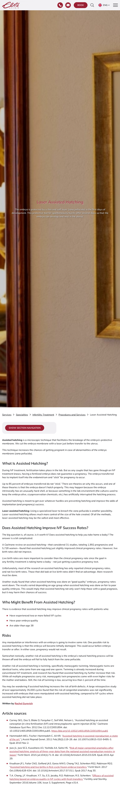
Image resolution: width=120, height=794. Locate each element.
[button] (104, 5)
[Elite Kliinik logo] (11, 4)
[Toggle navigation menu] (115, 5)
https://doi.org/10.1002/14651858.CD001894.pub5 (79, 730)
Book (80, 5)
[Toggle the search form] (92, 5)
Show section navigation (25, 427)
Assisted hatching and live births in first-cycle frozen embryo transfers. (48, 766)
